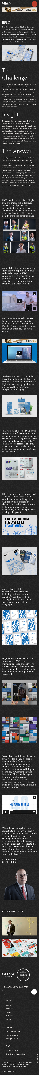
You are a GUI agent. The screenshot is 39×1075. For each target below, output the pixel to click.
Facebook (9, 1009)
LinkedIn (9, 1005)
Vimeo (8, 1019)
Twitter (8, 1012)
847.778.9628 (13, 1050)
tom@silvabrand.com (18, 1054)
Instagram (9, 1016)
